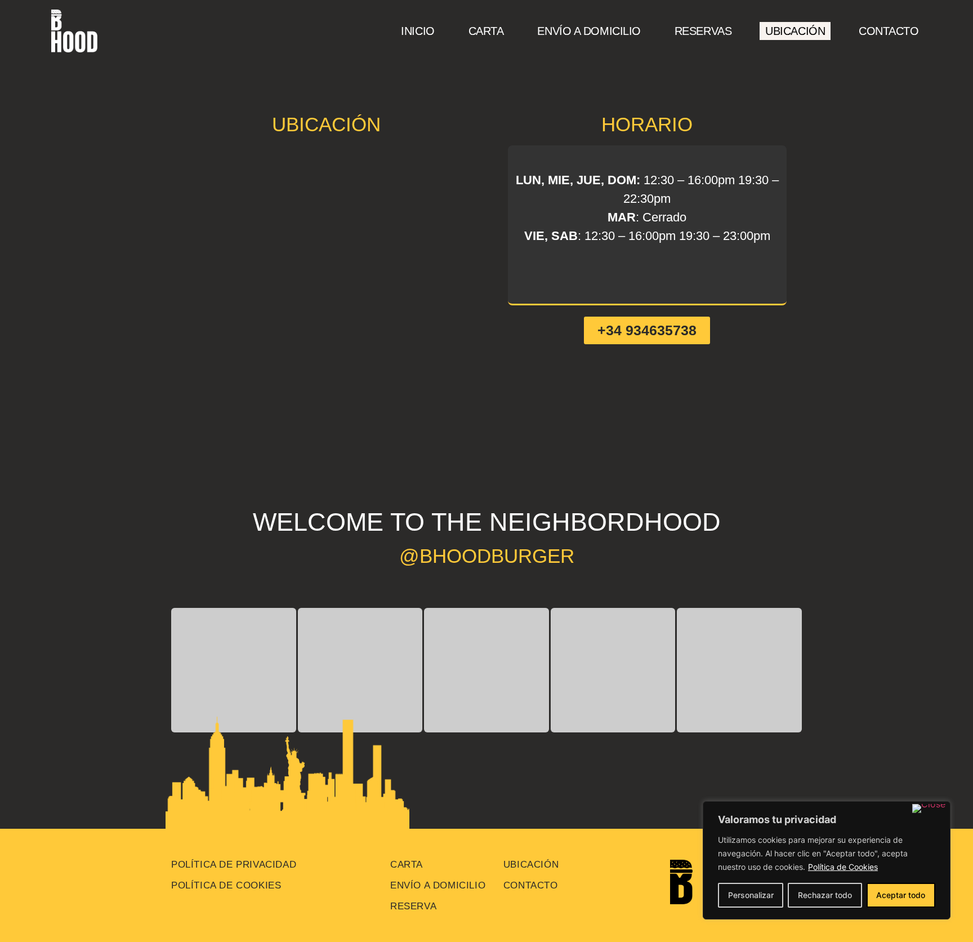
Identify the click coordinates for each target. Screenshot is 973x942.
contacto (530, 885)
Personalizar (751, 895)
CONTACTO (888, 31)
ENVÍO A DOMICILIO (588, 31)
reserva (413, 906)
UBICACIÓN (795, 31)
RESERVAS (703, 31)
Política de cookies (226, 885)
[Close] (928, 808)
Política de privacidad (233, 864)
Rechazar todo (825, 895)
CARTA (486, 31)
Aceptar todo (900, 895)
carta (406, 864)
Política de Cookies (843, 867)
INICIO (417, 31)
